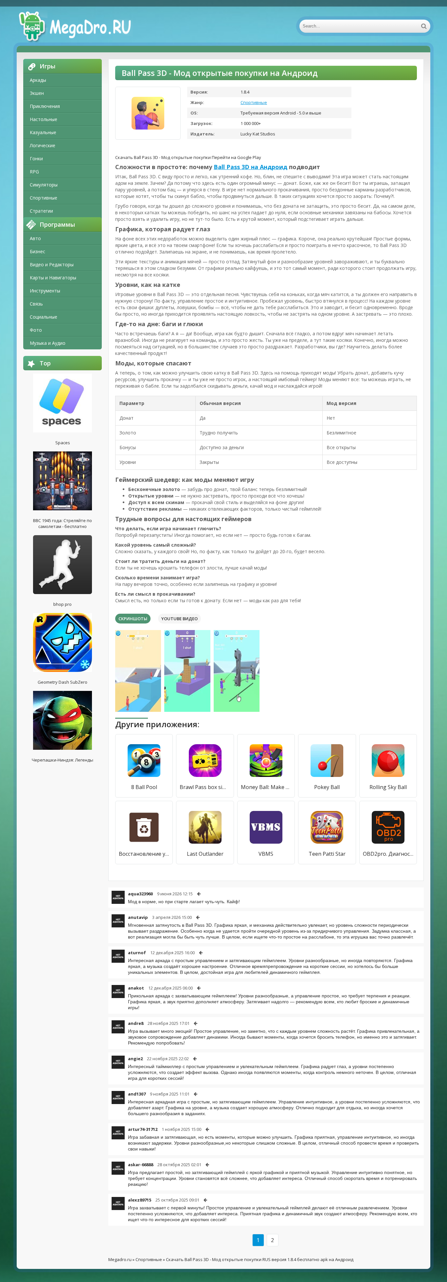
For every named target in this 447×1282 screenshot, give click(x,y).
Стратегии (41, 211)
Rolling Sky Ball (388, 787)
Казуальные (43, 132)
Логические (42, 145)
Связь (36, 304)
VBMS (266, 853)
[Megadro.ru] (82, 26)
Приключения (45, 106)
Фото (36, 330)
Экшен (37, 93)
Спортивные (43, 198)
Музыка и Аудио (47, 343)
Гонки (36, 158)
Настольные (43, 119)
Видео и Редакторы (52, 264)
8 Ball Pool (144, 787)
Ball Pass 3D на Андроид (250, 167)
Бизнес (37, 251)
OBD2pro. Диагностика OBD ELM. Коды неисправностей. (388, 853)
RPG (34, 171)
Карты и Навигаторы (53, 277)
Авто (35, 238)
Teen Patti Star (327, 853)
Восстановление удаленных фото (144, 853)
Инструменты (45, 291)
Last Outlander (205, 853)
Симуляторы (44, 185)
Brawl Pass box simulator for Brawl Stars (205, 787)
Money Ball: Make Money (266, 787)
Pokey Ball (327, 787)
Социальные (43, 317)
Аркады (38, 80)
